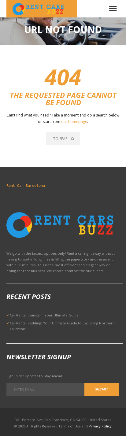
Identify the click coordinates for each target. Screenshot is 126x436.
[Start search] (73, 138)
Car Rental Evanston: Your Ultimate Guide (44, 315)
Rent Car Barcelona (25, 186)
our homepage (74, 121)
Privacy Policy (100, 426)
